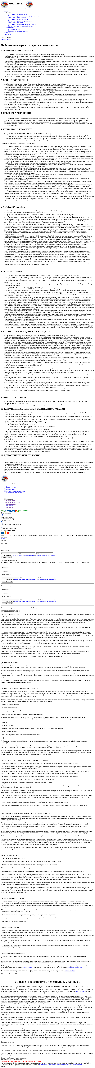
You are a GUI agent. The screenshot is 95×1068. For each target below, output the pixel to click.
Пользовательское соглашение (14, 492)
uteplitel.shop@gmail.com (74, 967)
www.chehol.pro (27, 967)
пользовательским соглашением (45, 555)
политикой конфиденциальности (23, 555)
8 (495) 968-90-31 (6, 39)
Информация (8, 27)
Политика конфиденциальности (14, 491)
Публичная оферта (10, 489)
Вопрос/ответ (8, 506)
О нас (6, 11)
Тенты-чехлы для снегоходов (17, 17)
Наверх (3, 538)
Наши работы (8, 507)
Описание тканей (10, 504)
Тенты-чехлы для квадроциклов (18, 19)
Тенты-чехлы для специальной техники (20, 26)
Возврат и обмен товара (12, 502)
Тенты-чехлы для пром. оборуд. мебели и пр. (22, 24)
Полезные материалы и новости (18, 31)
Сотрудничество (9, 500)
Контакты (7, 34)
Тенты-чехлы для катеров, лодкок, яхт (20, 21)
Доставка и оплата (14, 29)
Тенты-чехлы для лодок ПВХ (17, 22)
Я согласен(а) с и (29, 555)
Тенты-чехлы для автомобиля (17, 14)
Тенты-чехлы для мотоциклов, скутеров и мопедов (24, 16)
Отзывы (7, 32)
